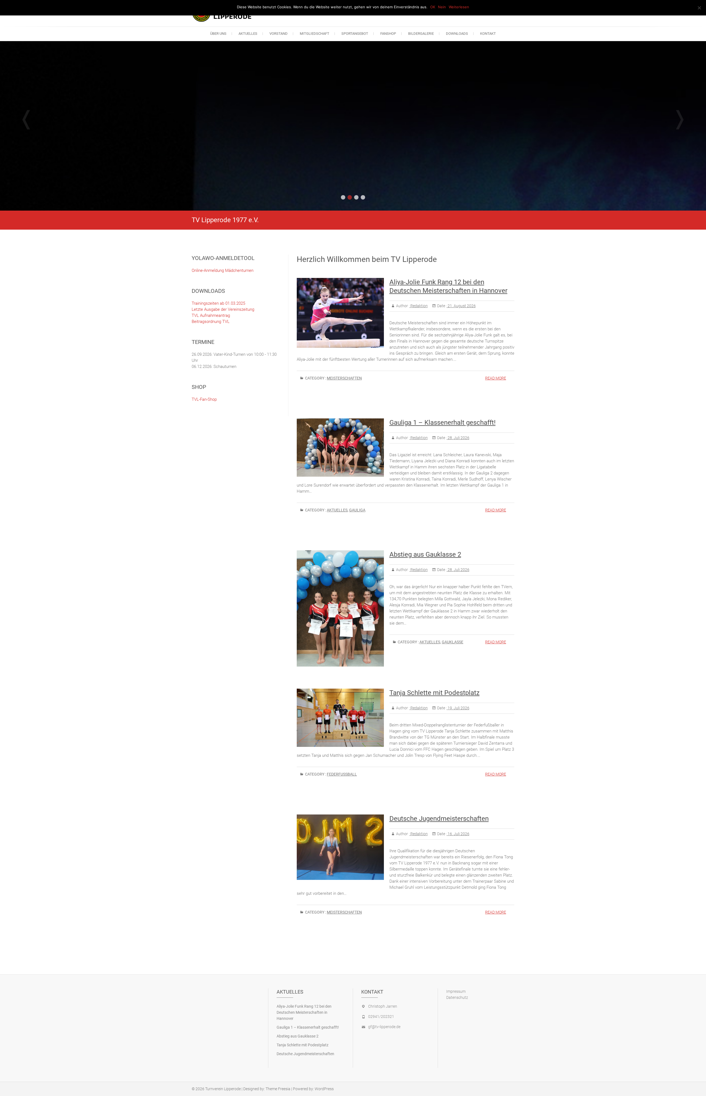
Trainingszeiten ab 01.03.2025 (218, 303)
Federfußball (342, 774)
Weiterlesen (459, 7)
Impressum (456, 991)
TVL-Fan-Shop (204, 399)
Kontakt (488, 33)
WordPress (324, 1089)
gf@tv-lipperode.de (384, 1027)
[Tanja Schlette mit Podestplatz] (340, 718)
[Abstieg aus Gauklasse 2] (340, 608)
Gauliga (357, 510)
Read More (495, 378)
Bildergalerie (421, 33)
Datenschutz (457, 997)
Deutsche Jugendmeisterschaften (439, 818)
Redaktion (419, 306)
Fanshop (388, 33)
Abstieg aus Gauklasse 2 (425, 554)
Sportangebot (354, 33)
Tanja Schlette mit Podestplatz (434, 693)
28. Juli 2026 (458, 438)
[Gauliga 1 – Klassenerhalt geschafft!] (340, 447)
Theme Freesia (278, 1089)
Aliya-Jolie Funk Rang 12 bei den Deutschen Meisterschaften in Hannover (304, 1012)
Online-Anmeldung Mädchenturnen (222, 270)
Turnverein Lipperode (223, 1089)
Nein (442, 7)
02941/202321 (381, 1016)
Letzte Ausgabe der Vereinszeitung (223, 309)
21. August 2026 (461, 306)
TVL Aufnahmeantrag (211, 315)
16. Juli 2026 (458, 834)
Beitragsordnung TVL (210, 321)
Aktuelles (248, 33)
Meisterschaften (344, 378)
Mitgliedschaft (314, 33)
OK (432, 7)
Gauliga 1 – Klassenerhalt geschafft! (442, 422)
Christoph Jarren (382, 1006)
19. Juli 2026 (458, 708)
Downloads (457, 33)
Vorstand (278, 33)
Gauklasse (452, 642)
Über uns (218, 33)
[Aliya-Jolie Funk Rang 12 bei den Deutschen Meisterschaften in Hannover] (340, 312)
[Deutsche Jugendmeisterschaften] (340, 847)
